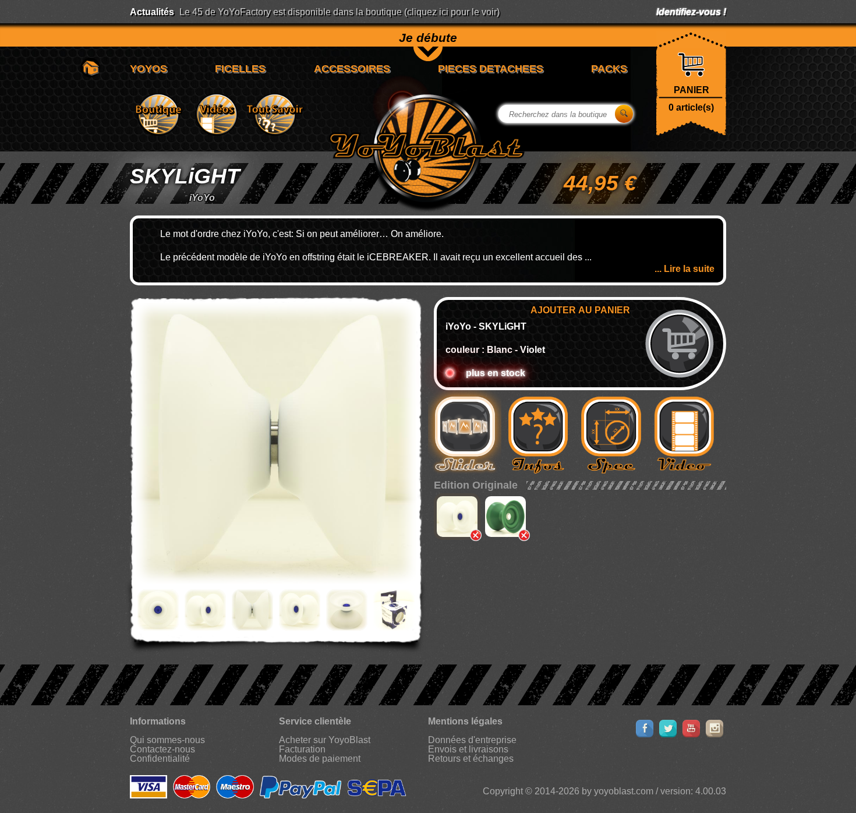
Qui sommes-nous (167, 740)
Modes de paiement (319, 758)
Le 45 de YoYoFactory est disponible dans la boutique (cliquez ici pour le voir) (339, 12)
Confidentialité (160, 758)
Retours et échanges (471, 758)
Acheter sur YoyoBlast (324, 740)
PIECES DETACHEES (490, 69)
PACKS (609, 69)
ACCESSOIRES (352, 69)
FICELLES (240, 69)
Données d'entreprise (472, 740)
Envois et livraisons (468, 749)
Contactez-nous (162, 749)
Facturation (302, 749)
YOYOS (148, 69)
